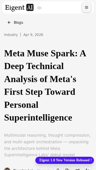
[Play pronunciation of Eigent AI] (39, 7)
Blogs (18, 22)
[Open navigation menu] (86, 7)
